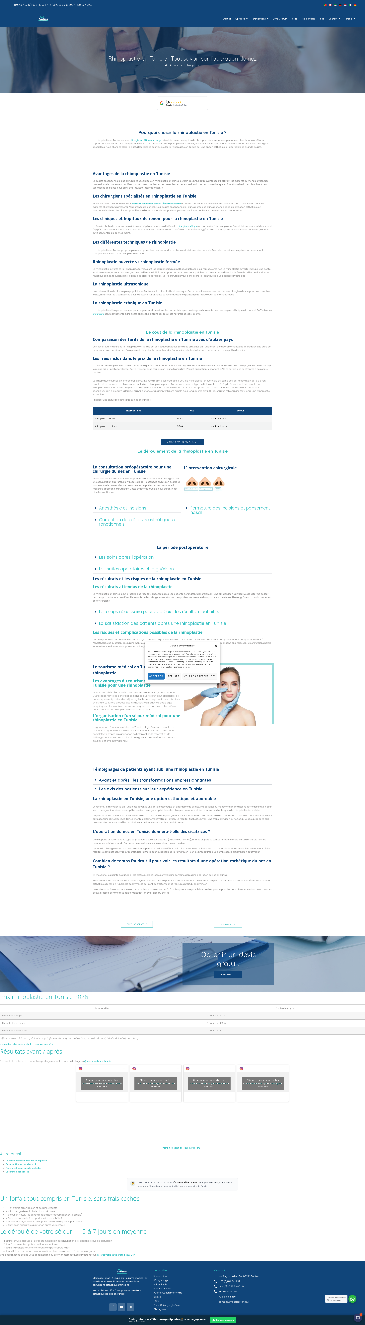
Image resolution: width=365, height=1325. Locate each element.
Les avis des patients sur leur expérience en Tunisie (150, 789)
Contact (333, 18)
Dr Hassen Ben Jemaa (185, 1182)
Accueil (227, 18)
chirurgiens (98, 313)
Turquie (348, 18)
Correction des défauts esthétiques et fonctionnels (138, 522)
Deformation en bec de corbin (21, 1164)
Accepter (156, 676)
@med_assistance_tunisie (97, 1060)
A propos (240, 18)
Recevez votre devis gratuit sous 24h (116, 1254)
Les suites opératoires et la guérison (136, 569)
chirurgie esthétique (187, 225)
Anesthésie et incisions (122, 508)
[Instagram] (130, 1307)
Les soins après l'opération (126, 557)
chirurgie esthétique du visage (145, 140)
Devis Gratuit (280, 18)
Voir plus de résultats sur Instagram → (182, 1147)
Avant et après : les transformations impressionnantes (155, 780)
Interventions (259, 18)
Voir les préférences (200, 676)
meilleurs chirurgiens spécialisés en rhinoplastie (156, 203)
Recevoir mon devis (225, 1320)
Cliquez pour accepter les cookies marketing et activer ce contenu (102, 1083)
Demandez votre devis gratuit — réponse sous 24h (26, 1043)
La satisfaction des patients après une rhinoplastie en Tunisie (162, 623)
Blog (322, 18)
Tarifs (294, 18)
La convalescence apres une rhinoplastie (26, 1160)
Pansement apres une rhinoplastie (23, 1167)
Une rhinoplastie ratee (17, 1171)
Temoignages (308, 18)
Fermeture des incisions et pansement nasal (230, 510)
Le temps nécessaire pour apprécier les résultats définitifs (159, 612)
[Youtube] (121, 1307)
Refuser (174, 676)
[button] (215, 645)
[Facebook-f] (113, 1307)
